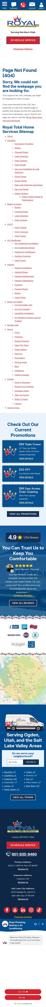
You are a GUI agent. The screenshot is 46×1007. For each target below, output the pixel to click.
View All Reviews (23, 603)
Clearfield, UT (10, 775)
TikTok (39, 910)
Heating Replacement (24, 276)
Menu (4, 8)
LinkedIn (23, 910)
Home (10, 136)
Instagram (31, 910)
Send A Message (22, 382)
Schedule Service (23, 40)
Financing (19, 336)
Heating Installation (23, 268)
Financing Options (23, 49)
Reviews (18, 353)
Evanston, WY (10, 779)
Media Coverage (22, 375)
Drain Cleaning (21, 160)
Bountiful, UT (10, 772)
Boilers (18, 148)
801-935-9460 (23, 5)
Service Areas (21, 362)
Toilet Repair (20, 165)
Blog (17, 366)
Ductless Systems (23, 256)
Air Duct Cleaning (22, 309)
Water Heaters (21, 193)
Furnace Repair (21, 289)
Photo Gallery (21, 349)
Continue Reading (23, 595)
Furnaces (18, 284)
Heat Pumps (20, 236)
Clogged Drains (21, 152)
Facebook (7, 910)
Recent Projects (22, 341)
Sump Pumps (20, 176)
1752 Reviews (31, 537)
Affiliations (19, 370)
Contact (10, 379)
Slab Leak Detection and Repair (29, 185)
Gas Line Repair (21, 189)
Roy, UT (29, 779)
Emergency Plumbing (24, 143)
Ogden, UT (31, 772)
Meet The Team (22, 345)
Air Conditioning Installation (27, 243)
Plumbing (11, 140)
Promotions (20, 358)
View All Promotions (23, 514)
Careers (18, 403)
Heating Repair (21, 272)
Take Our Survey (22, 395)
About (10, 329)
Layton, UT (9, 786)
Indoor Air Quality (15, 301)
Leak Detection (21, 156)
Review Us (23, 869)
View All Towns (23, 797)
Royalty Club (13, 325)
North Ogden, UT (11, 789)
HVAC (10, 224)
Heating (10, 264)
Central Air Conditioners (25, 252)
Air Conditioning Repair (25, 247)
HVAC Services (21, 232)
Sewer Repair (21, 181)
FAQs (17, 332)
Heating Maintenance (24, 280)
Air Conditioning (14, 240)
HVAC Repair (20, 227)
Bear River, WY (33, 786)
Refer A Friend (21, 399)
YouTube (15, 910)
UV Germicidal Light (23, 305)
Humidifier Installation (24, 313)
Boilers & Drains (14, 204)
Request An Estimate (24, 386)
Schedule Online (22, 391)
